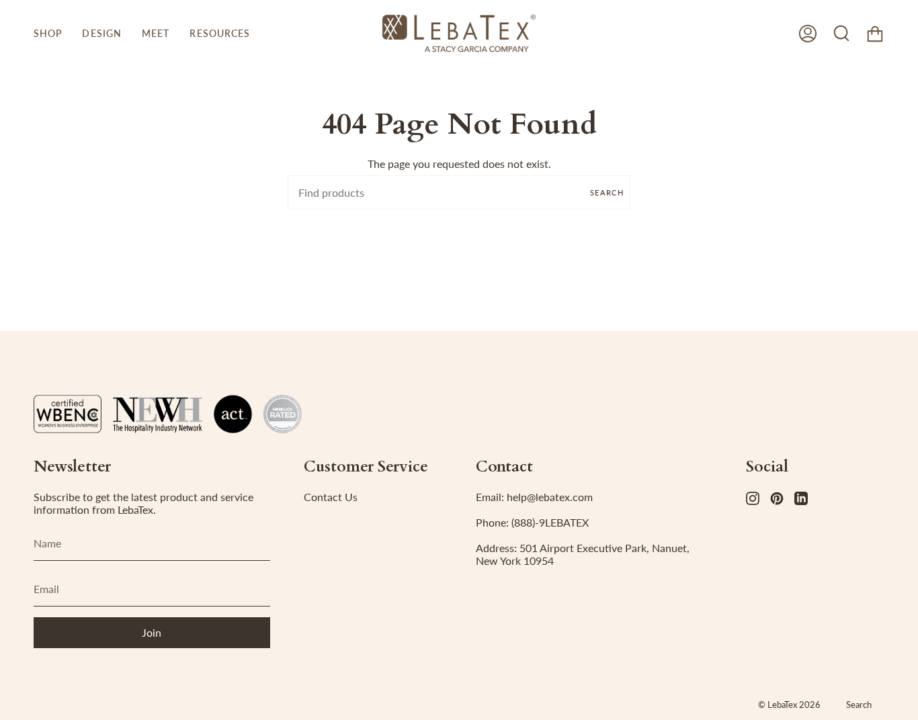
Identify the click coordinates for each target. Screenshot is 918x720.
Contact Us (331, 496)
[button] (48, 33)
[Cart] (875, 33)
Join (151, 632)
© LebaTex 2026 (789, 704)
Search (607, 192)
